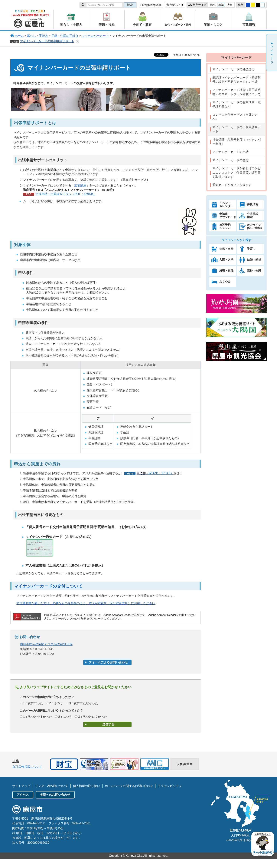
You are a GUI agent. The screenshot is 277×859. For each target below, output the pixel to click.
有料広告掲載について (27, 766)
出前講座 (80, 185)
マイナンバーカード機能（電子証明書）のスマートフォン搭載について (236, 92)
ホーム (19, 35)
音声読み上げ (174, 4)
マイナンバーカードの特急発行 (233, 69)
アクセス (23, 794)
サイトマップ (21, 786)
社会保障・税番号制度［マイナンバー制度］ (236, 141)
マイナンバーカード (95, 35)
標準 (221, 4)
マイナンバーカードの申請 (230, 152)
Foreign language (150, 4)
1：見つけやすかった (37, 716)
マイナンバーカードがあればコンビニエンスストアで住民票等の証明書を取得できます (236, 172)
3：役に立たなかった (83, 703)
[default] (263, 5)
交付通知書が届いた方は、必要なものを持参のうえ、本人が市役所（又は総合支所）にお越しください (85, 603)
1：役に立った (33, 703)
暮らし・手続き (37, 35)
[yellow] (253, 5)
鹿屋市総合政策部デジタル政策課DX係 (46, 644)
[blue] (248, 5)
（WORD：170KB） (155, 473)
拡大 (229, 4)
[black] (258, 5)
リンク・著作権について (51, 786)
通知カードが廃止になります (232, 185)
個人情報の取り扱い (86, 786)
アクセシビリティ (170, 786)
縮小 (213, 4)
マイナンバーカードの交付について (48, 586)
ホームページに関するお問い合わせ (129, 786)
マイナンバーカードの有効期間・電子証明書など (236, 104)
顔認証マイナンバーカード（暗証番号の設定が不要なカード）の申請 (236, 79)
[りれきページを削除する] (77, 41)
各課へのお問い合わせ (55, 794)
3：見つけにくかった (92, 716)
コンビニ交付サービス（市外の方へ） (235, 117)
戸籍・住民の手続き (64, 35)
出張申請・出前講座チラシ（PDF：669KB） (65, 194)
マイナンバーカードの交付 (230, 160)
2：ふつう (56, 703)
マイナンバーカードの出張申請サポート (47, 41)
